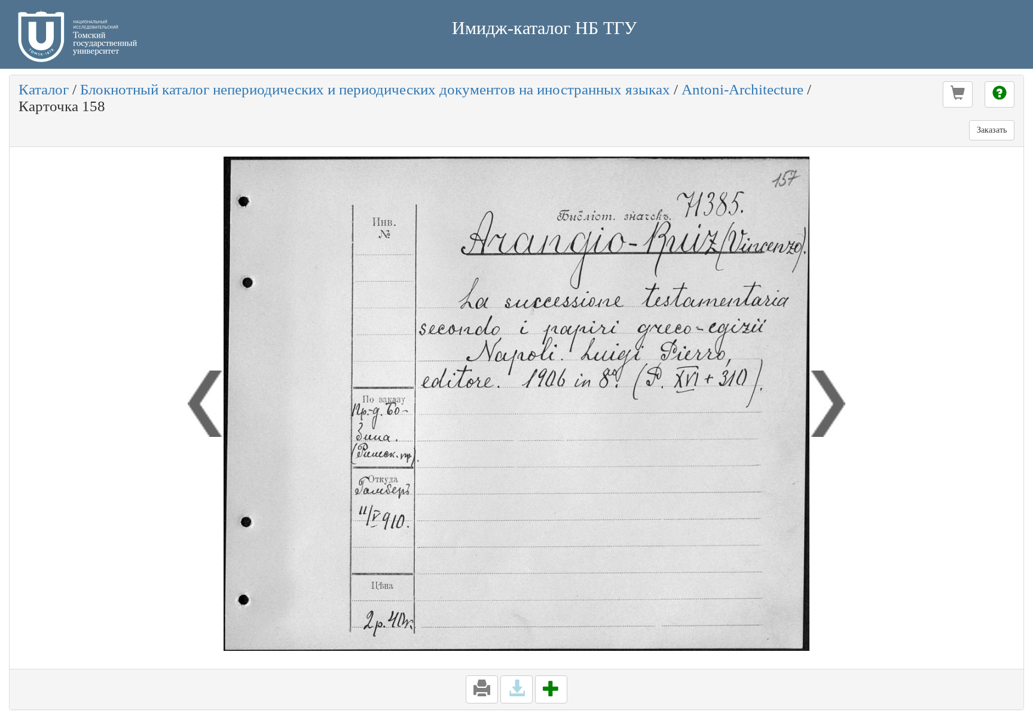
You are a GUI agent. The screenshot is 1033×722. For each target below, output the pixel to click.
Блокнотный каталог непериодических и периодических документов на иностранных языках (375, 89)
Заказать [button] (992, 130)
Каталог (44, 89)
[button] (958, 94)
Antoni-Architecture (742, 89)
